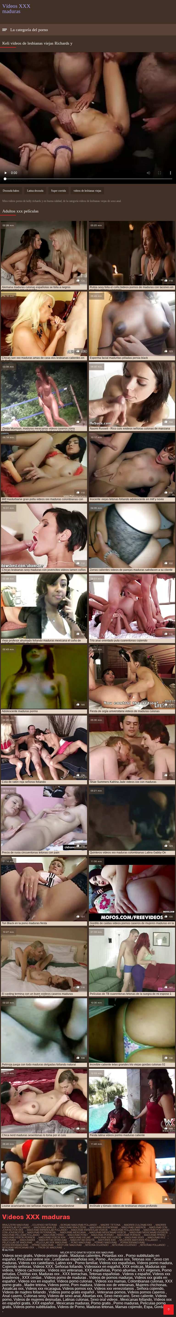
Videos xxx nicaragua (42, 1288)
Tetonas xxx (142, 1259)
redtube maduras (69, 1245)
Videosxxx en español (102, 1267)
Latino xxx (64, 1263)
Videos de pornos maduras (111, 1277)
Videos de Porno (71, 1307)
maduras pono (78, 1235)
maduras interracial (41, 1232)
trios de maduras (50, 1247)
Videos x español (136, 1274)
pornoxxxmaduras (15, 1245)
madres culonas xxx (138, 1224)
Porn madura (81, 1285)
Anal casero (12, 1296)
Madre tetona (35, 1285)
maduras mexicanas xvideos (148, 1232)
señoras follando (152, 1245)
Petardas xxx (113, 1256)
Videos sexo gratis (17, 1256)
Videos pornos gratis (51, 1256)
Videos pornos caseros (146, 1292)
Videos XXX (43, 1267)
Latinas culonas (75, 1299)
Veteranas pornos (111, 1292)
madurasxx (27, 1240)
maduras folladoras (125, 1229)
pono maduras (81, 1242)
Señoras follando (68, 1267)
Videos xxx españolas (117, 1263)
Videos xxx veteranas (65, 1270)
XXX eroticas (132, 1267)
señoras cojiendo (124, 1245)
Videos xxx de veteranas (114, 1285)
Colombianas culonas (145, 1281)
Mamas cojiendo (128, 1307)
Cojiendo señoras (16, 1267)
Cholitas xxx (27, 1274)
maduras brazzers (73, 1227)
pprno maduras (42, 1245)
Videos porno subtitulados (34, 1307)
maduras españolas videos (89, 1229)
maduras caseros (133, 1227)
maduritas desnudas (53, 1240)
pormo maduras (105, 1242)
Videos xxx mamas (110, 1281)
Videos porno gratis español (72, 1292)
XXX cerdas (32, 1277)
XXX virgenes (149, 1270)
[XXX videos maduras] (168, 1309)
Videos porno (58, 1285)
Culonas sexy (35, 1296)
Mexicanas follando (136, 1299)
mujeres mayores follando (138, 1240)
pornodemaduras (132, 1242)
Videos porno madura (154, 1263)
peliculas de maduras (17, 1242)
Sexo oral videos (104, 1299)
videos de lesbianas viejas (87, 190)
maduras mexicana (73, 1232)
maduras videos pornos (18, 1237)
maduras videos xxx (52, 1237)
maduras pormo (102, 1235)
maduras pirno (53, 1235)
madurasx (9, 1240)
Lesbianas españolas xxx (73, 1259)
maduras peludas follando (21, 1235)
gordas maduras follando (78, 1224)
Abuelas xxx (92, 1296)
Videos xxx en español (36, 1281)
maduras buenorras (104, 1227)
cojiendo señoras (44, 1224)
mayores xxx (107, 1240)
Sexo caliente (142, 1296)
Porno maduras (125, 1303)
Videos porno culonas (75, 1281)
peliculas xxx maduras (51, 1242)
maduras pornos (128, 1235)
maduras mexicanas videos (107, 1232)
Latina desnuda (35, 190)
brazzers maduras (15, 1224)
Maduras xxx (49, 1274)
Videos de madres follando (24, 1292)
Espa (148, 1307)
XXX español (43, 1303)
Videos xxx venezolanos (114, 1288)
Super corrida (58, 190)
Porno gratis (101, 1303)
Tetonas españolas (105, 1274)
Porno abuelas (124, 1270)
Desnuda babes (11, 190)
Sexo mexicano (116, 1296)
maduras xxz (156, 1237)
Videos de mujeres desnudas (37, 1299)
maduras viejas (79, 1237)
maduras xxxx (134, 1237)
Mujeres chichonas (151, 1285)
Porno (101, 1259)
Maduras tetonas (99, 1307)
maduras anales (45, 1227)
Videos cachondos (30, 1270)
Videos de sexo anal (64, 1296)
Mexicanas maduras (72, 1303)
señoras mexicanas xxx (18, 1247)
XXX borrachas (74, 1274)
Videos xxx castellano (36, 1263)
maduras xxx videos (107, 1237)
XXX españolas (97, 1270)
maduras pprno (154, 1235)
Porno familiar (86, 1263)
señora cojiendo (96, 1245)
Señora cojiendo (150, 1288)
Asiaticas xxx (13, 1288)
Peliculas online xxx (34, 1259)
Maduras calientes (85, 1256)
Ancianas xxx (119, 1259)
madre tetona (110, 1224)
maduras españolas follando (47, 1229)
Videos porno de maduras (65, 1277)
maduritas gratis (82, 1240)
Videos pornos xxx (77, 1288)
